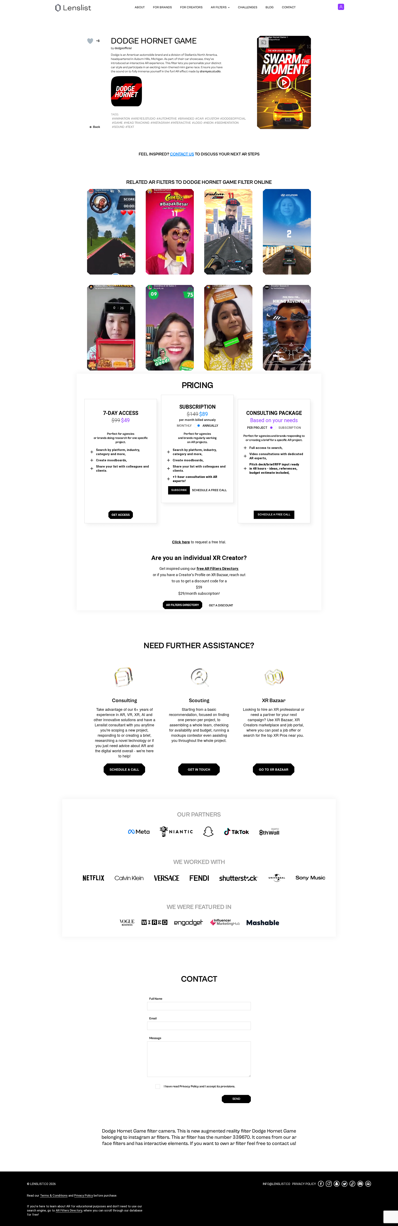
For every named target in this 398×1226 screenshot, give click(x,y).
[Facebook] (321, 1184)
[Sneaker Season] (287, 328)
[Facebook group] (368, 1184)
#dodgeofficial (233, 118)
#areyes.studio (143, 118)
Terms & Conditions (54, 1195)
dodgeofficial (123, 48)
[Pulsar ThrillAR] (228, 232)
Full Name (155, 999)
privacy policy (304, 1184)
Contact (289, 7)
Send (236, 1099)
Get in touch (199, 769)
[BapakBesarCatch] (170, 232)
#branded (186, 118)
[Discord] (360, 1184)
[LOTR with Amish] (228, 328)
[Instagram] (329, 1184)
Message (155, 1038)
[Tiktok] (352, 1184)
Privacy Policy (83, 1195)
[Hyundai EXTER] (287, 232)
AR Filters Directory (69, 1210)
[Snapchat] (337, 1184)
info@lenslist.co (276, 1184)
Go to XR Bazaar (273, 769)
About (140, 7)
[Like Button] (90, 41)
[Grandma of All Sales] (170, 328)
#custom (212, 118)
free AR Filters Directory (217, 568)
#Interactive (181, 123)
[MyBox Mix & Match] (111, 328)
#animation (121, 118)
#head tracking (136, 123)
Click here (181, 542)
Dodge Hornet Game (154, 41)
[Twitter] (344, 1184)
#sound (118, 127)
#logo (197, 123)
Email (153, 1018)
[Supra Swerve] (111, 232)
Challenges (247, 7)
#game (117, 123)
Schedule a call (124, 769)
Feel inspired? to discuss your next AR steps (199, 154)
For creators (191, 7)
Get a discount (221, 605)
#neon (208, 123)
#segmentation (227, 123)
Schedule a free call (209, 490)
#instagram (160, 123)
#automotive (167, 118)
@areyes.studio (210, 71)
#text (129, 127)
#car (199, 118)
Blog (270, 7)
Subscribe (179, 490)
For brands (162, 7)
